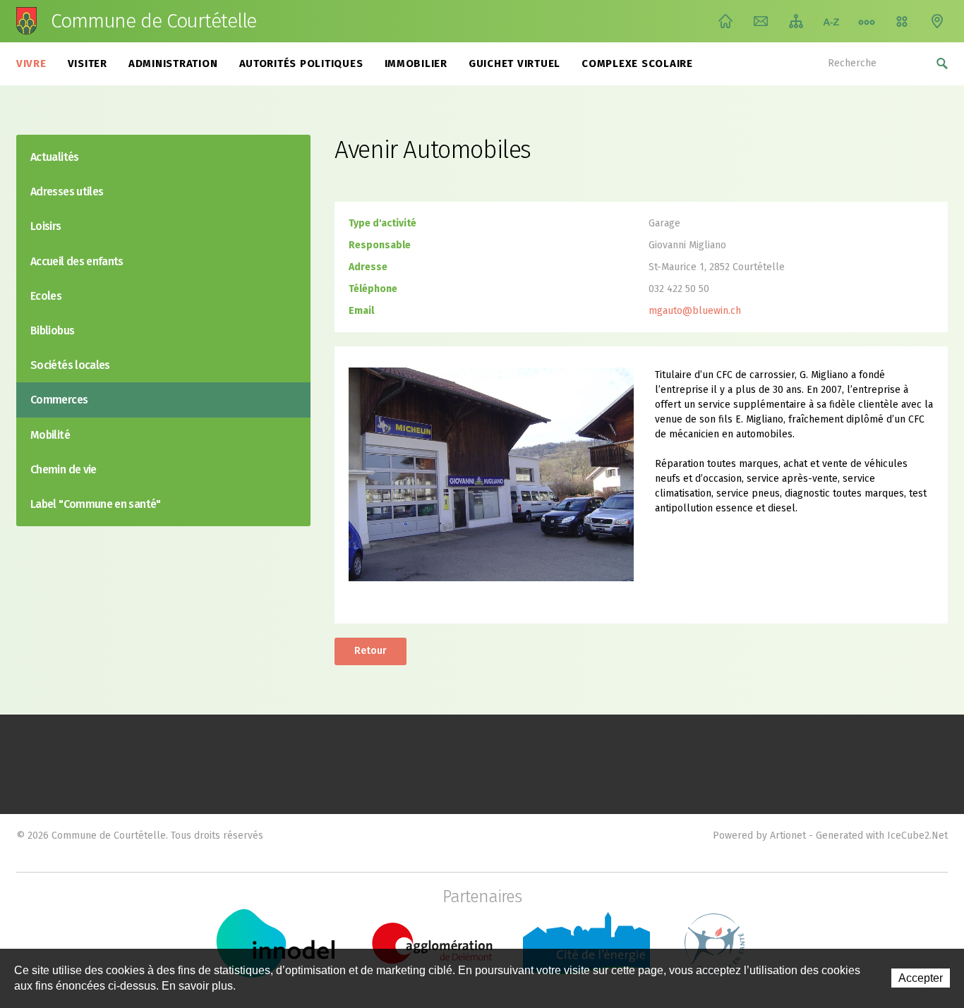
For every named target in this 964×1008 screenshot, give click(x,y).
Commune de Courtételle (153, 21)
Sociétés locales (70, 365)
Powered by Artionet (759, 836)
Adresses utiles (66, 191)
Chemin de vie (866, 21)
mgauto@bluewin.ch (695, 311)
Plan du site (796, 21)
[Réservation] (901, 21)
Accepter (920, 978)
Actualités (54, 157)
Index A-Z (831, 21)
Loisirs (45, 226)
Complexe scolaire (637, 63)
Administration (173, 63)
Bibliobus (52, 330)
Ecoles (45, 296)
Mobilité (50, 435)
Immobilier (416, 63)
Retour (370, 651)
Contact (760, 21)
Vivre (31, 63)
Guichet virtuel (514, 63)
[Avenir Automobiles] (491, 474)
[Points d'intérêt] (937, 21)
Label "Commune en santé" (95, 504)
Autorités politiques (301, 63)
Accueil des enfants (76, 261)
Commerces (59, 399)
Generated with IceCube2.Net (882, 836)
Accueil (725, 21)
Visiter (87, 63)
